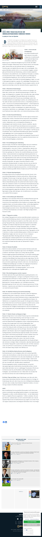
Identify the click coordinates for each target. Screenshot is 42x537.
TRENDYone (21, 491)
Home (3, 9)
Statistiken (31, 531)
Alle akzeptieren (32, 522)
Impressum (18, 529)
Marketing (31, 533)
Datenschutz (23, 529)
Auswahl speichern (32, 525)
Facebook (21, 519)
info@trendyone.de (21, 523)
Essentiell (31, 530)
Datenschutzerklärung (34, 519)
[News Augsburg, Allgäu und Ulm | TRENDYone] (5, 6)
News (6, 9)
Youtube (17, 519)
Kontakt (14, 529)
